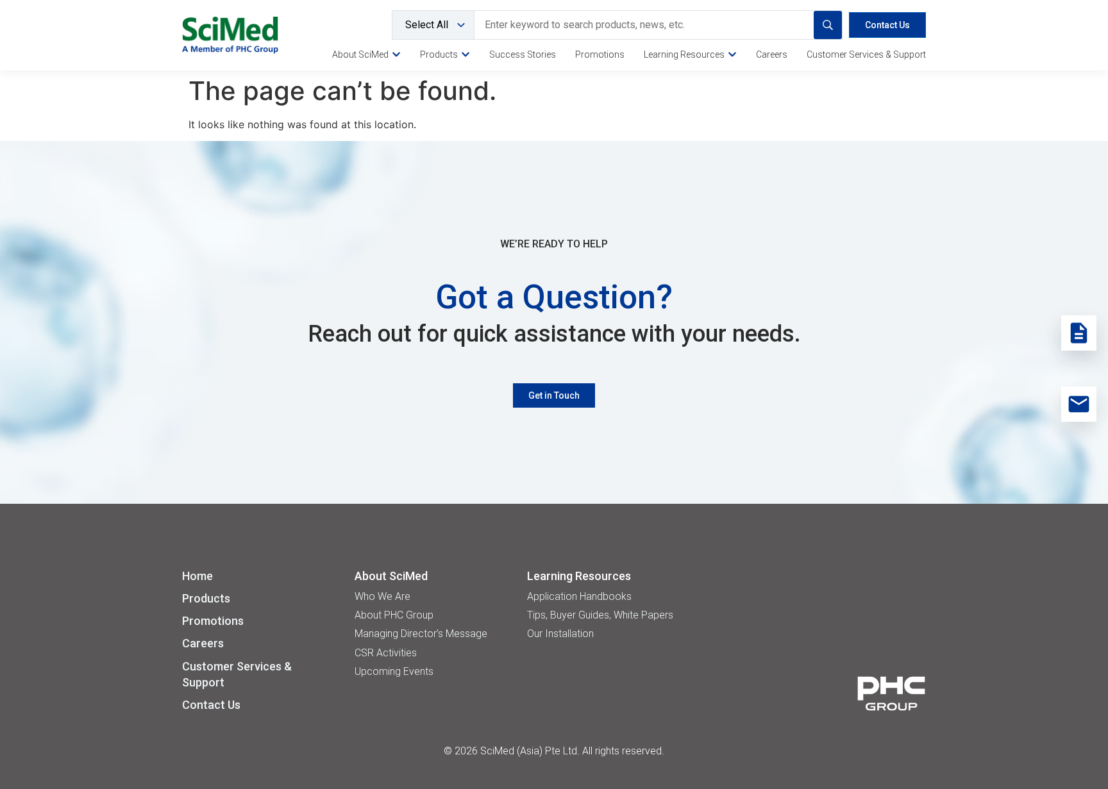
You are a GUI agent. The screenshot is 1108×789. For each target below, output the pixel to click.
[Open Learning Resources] (732, 54)
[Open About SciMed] (396, 54)
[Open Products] (465, 54)
